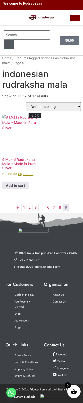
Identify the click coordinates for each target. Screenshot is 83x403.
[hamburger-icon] (75, 18)
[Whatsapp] (11, 392)
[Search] (9, 44)
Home (7, 58)
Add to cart (15, 185)
